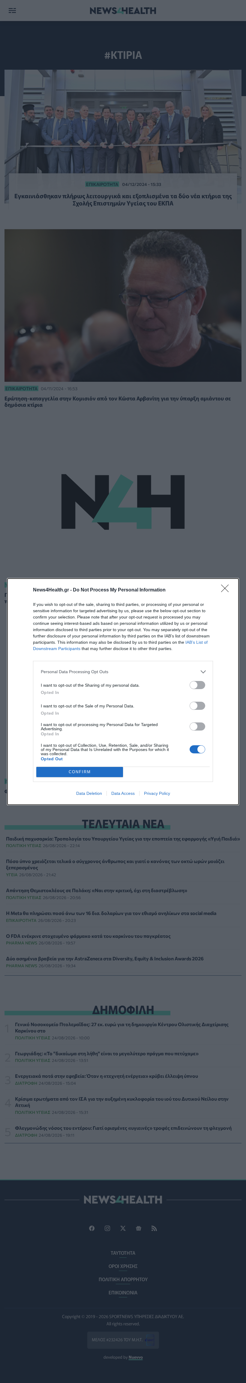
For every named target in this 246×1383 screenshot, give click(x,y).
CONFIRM (80, 772)
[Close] (226, 590)
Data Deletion (89, 793)
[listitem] (123, 672)
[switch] (197, 685)
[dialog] (123, 692)
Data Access (123, 793)
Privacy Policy (157, 793)
